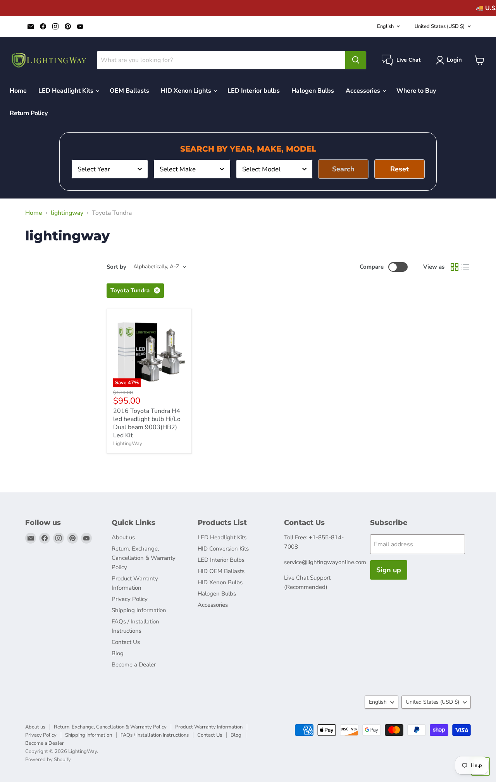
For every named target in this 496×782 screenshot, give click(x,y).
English (385, 26)
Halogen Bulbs (312, 90)
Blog (118, 653)
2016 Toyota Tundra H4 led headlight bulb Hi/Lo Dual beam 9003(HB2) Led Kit (147, 423)
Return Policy (29, 113)
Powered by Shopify (48, 759)
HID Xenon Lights (187, 90)
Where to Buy (416, 90)
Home (18, 90)
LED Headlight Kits (66, 90)
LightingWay (127, 443)
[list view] (465, 267)
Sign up (388, 570)
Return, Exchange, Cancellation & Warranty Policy (144, 558)
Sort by (116, 267)
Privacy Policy (130, 599)
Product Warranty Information (209, 726)
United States (440, 26)
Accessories (364, 90)
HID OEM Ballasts (221, 571)
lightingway (67, 212)
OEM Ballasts (129, 90)
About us (123, 537)
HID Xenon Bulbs (220, 582)
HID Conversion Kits (223, 548)
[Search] (355, 60)
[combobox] (109, 169)
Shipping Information (139, 610)
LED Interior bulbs (253, 90)
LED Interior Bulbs (221, 560)
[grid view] (454, 267)
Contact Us (126, 642)
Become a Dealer (134, 664)
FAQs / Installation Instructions (155, 735)
